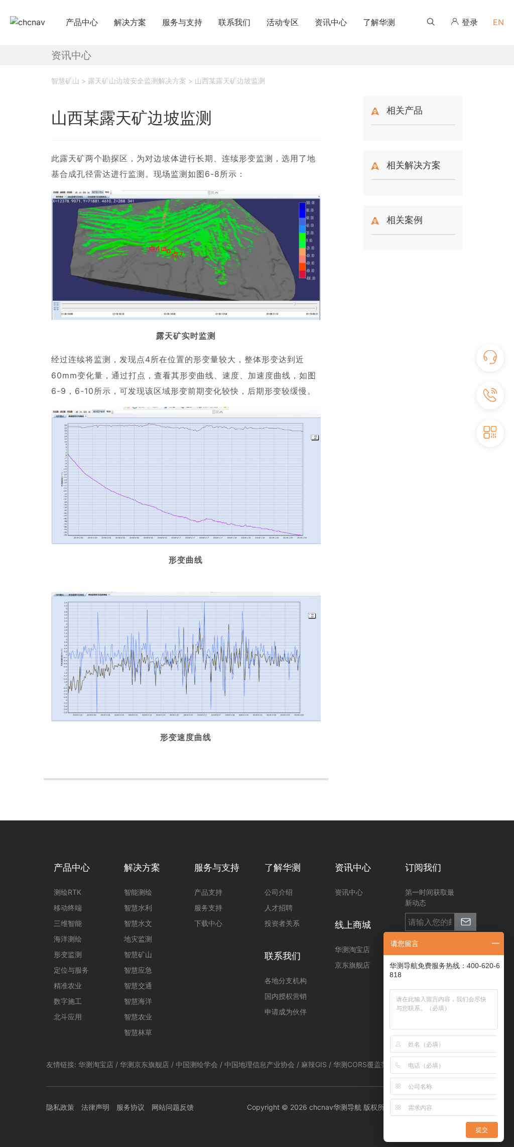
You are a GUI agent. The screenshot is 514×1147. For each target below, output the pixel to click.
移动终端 (68, 907)
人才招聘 (279, 907)
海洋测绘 (68, 938)
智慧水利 (138, 907)
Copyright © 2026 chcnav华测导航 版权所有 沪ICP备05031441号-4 (357, 1107)
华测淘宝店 (95, 1064)
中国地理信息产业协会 (259, 1064)
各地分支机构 (286, 980)
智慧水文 (138, 923)
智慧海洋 (138, 1001)
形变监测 (68, 954)
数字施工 (68, 1001)
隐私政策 (60, 1107)
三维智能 (68, 923)
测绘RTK (67, 892)
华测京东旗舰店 (144, 1064)
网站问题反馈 (173, 1107)
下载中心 (208, 923)
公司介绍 (279, 892)
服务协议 (130, 1107)
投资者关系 (282, 923)
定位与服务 (71, 970)
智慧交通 (138, 985)
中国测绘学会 (197, 1064)
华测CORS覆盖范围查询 (371, 1064)
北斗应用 (68, 1016)
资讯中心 (349, 892)
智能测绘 (138, 892)
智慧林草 (138, 1032)
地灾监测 (138, 938)
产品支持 (208, 892)
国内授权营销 (286, 996)
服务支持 (208, 907)
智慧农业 (138, 1016)
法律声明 (95, 1107)
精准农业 (68, 985)
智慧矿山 (138, 954)
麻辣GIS (314, 1064)
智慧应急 (138, 970)
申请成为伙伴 (286, 1011)
